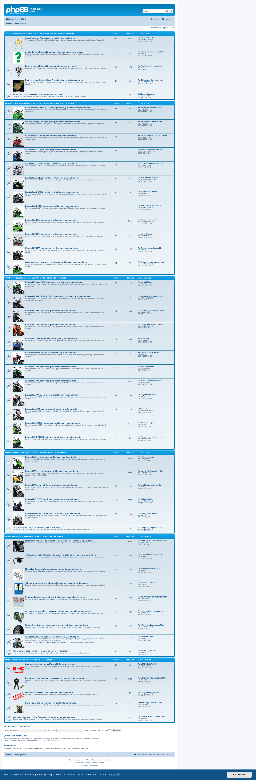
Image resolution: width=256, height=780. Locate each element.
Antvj (142, 354)
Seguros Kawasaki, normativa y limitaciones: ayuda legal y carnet (55, 597)
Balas (143, 680)
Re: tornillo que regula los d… (149, 485)
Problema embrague (146, 366)
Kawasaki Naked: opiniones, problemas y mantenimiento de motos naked (35, 278)
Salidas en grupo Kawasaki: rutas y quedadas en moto (38, 94)
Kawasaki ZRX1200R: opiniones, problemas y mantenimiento (53, 437)
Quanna (144, 613)
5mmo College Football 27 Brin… (151, 703)
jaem (142, 54)
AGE (142, 68)
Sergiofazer (145, 284)
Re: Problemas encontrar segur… (151, 262)
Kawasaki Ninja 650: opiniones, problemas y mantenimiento (52, 122)
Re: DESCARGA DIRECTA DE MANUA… (153, 540)
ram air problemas (145, 234)
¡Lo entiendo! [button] (239, 774)
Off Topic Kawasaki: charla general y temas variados (49, 692)
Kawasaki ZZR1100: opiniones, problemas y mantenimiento (52, 178)
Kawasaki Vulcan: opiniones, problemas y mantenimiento (51, 485)
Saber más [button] (114, 774)
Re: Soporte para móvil (147, 220)
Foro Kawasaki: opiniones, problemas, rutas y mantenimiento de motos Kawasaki (39, 34)
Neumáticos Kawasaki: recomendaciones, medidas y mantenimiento (56, 625)
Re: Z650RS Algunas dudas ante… (151, 310)
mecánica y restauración (57, 639)
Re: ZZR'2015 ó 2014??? (147, 192)
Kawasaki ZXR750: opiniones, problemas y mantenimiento (52, 206)
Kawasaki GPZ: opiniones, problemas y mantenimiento (50, 136)
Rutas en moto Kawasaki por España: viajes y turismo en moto (54, 80)
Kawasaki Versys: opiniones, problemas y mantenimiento (51, 471)
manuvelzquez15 (147, 151)
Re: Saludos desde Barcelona (149, 380)
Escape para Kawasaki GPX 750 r (150, 149)
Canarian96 (145, 599)
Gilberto (143, 652)
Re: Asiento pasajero (146, 423)
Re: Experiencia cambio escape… (151, 121)
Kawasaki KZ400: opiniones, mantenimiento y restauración (52, 637)
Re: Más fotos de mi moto (148, 178)
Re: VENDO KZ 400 (145, 636)
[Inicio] (17, 9)
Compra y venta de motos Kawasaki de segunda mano (50, 664)
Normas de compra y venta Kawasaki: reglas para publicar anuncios (44, 717)
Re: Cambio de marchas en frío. (150, 352)
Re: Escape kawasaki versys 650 (150, 52)
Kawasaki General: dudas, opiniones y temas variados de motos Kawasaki (36, 453)
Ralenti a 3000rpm (145, 282)
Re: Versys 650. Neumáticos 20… (150, 471)
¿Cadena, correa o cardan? (148, 692)
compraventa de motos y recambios (80, 639)
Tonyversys (145, 473)
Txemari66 (84, 748)
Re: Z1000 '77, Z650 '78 (147, 651)
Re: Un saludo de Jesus (147, 38)
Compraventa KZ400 (42, 642)
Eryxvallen (144, 704)
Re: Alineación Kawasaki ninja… (150, 107)
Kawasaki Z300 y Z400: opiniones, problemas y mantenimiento (54, 282)
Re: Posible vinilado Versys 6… (150, 66)
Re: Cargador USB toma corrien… (151, 296)
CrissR (143, 109)
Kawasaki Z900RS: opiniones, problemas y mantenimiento (52, 395)
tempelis (144, 340)
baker (143, 193)
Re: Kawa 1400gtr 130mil (147, 513)
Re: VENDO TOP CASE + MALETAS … (152, 678)
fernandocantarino (147, 179)
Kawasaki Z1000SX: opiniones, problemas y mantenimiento (52, 423)
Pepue (143, 570)
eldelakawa (145, 439)
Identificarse (10, 727)
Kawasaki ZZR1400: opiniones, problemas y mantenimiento (52, 192)
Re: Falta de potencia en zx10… (150, 248)
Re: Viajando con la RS (147, 395)
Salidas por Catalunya (146, 94)
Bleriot (143, 396)
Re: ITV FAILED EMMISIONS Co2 (150, 163)
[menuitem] (24, 19)
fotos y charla (100, 639)
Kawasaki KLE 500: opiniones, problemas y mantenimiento (52, 499)
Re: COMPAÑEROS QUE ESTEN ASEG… (153, 597)
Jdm (142, 424)
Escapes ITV (142, 409)
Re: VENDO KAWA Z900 (147, 664)
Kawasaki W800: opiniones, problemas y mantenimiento (51, 353)
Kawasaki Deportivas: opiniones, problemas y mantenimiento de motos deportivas (40, 103)
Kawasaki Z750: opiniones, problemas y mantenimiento (50, 324)
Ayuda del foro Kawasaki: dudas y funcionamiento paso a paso (54, 52)
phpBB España (98, 762)
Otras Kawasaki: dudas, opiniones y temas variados (36, 527)
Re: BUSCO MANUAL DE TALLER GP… (153, 135)
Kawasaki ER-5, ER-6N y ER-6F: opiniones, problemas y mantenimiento (58, 296)
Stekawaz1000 (146, 410)
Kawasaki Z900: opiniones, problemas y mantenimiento (50, 381)
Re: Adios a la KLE (145, 499)
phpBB (83, 760)
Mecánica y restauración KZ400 (82, 642)
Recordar (104, 730)
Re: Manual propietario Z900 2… (150, 569)
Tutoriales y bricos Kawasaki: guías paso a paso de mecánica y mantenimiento (61, 555)
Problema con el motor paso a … (150, 611)
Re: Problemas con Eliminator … (150, 527)
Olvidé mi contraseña (92, 730)
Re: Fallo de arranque (146, 457)
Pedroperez (145, 236)
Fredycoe (144, 459)
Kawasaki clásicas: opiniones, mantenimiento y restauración (40, 651)
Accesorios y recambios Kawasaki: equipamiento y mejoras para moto (57, 611)
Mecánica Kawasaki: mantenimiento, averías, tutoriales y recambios (34, 536)
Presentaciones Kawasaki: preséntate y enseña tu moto (50, 38)
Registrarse (25, 727)
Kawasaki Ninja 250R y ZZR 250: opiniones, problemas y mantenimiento (58, 108)
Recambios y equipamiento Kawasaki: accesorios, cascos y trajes (55, 678)
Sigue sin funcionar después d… (150, 555)
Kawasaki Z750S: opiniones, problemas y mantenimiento (51, 338)
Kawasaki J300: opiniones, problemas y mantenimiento (50, 457)
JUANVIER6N (146, 298)
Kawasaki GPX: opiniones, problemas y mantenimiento (50, 150)
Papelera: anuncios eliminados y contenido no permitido (51, 703)
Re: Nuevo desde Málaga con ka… (151, 437)
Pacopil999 (145, 368)
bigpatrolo (144, 96)
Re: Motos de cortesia (146, 583)
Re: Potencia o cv (145, 338)
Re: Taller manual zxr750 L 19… (150, 206)
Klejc (142, 487)
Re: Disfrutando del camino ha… (150, 80)
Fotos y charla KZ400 (60, 642)
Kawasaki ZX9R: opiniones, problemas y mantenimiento (51, 234)
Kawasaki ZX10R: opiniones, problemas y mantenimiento (51, 248)
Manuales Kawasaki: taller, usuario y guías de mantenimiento (53, 569)
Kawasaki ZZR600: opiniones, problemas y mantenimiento (52, 164)
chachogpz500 (146, 39)
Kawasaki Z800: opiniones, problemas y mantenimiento (50, 367)
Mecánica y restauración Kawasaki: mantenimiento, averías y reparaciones (59, 541)
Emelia (143, 638)
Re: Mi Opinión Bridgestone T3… (151, 625)
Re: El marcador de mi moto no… (151, 324)
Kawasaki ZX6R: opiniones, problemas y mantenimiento (51, 220)
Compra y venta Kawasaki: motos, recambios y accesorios (30, 660)
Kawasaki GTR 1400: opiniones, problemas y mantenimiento (52, 513)
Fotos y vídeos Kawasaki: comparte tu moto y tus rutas (50, 66)
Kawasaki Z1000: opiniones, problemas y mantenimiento (51, 409)
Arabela (143, 556)
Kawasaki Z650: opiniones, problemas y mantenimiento (50, 310)
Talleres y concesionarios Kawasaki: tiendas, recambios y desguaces (56, 583)
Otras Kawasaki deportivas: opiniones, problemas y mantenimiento (56, 262)
